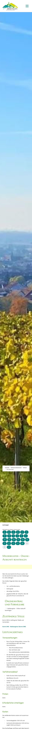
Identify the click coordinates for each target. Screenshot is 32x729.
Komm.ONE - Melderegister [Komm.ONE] (14, 626)
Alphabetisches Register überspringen (11, 529)
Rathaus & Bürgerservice (16, 467)
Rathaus (25, 467)
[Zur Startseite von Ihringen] (10, 6)
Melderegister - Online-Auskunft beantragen (15, 609)
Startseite (7, 467)
